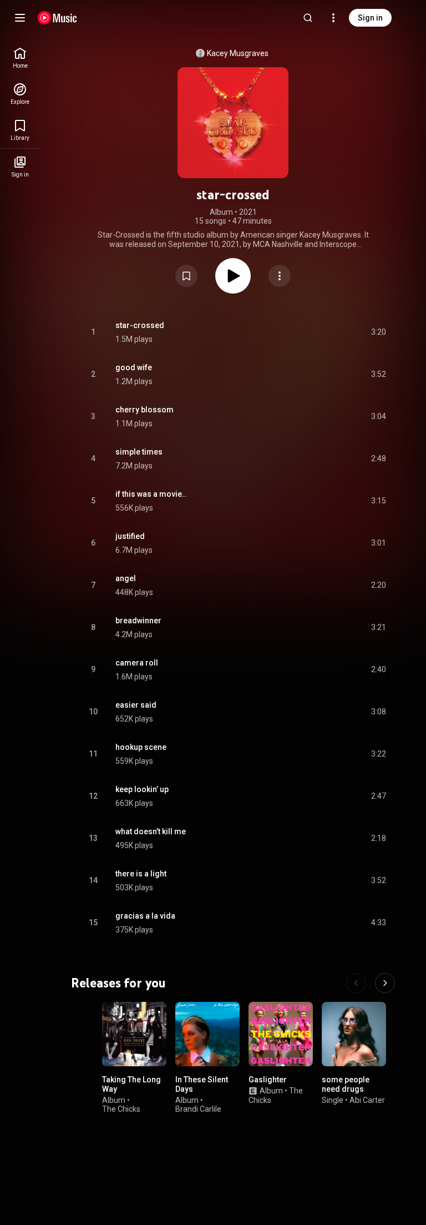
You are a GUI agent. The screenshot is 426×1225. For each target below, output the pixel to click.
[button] (186, 276)
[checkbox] (378, 332)
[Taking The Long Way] (134, 1034)
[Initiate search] (308, 18)
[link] (20, 58)
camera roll (136, 662)
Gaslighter (267, 1079)
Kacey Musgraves (237, 53)
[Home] (57, 17)
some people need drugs (345, 1084)
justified (130, 536)
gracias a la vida (145, 915)
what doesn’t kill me (150, 831)
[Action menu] (279, 276)
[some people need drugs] (354, 1034)
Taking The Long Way (131, 1084)
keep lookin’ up (142, 789)
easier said (135, 704)
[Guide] (20, 17)
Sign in (370, 17)
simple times (139, 451)
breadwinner (138, 620)
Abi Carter (367, 1099)
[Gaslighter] (280, 1034)
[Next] (385, 983)
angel (125, 578)
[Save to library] (186, 276)
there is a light (140, 873)
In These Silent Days (201, 1084)
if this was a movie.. (150, 494)
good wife (133, 367)
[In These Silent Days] (207, 1034)
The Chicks (121, 1109)
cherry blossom (144, 409)
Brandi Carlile (198, 1109)
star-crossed (139, 325)
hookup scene (140, 747)
